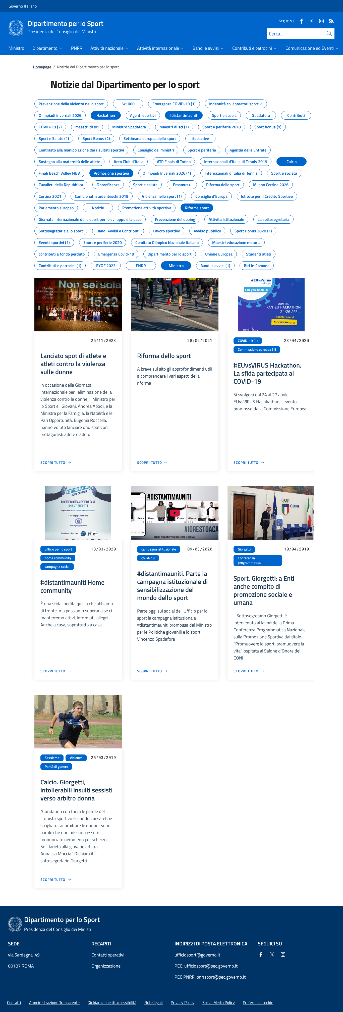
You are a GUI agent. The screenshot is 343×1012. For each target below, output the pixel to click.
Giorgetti (244, 549)
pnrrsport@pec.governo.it (221, 977)
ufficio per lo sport (58, 549)
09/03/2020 (199, 548)
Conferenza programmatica (249, 560)
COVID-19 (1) (248, 340)
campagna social (57, 566)
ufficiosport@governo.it (197, 954)
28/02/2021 (199, 340)
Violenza (76, 758)
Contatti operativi (107, 954)
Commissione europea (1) (257, 349)
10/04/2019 (296, 548)
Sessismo (52, 758)
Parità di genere (56, 766)
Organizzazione (106, 966)
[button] (258, 1002)
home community (58, 558)
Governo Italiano (23, 6)
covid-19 (148, 558)
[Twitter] (309, 20)
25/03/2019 (103, 757)
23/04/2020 (296, 340)
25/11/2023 (103, 340)
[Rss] (329, 20)
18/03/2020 (103, 548)
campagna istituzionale (158, 549)
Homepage (42, 67)
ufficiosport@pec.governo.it (211, 966)
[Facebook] (299, 20)
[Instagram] (319, 20)
